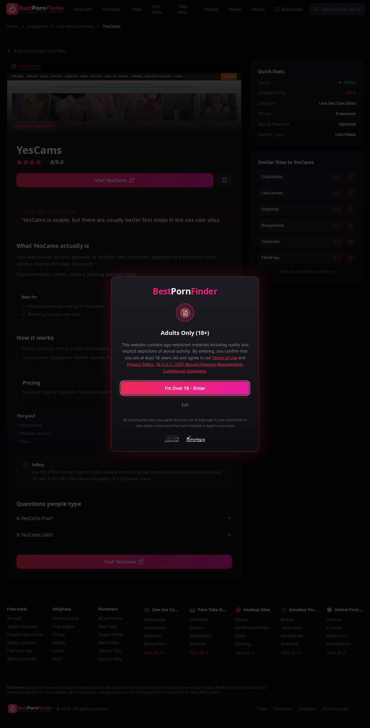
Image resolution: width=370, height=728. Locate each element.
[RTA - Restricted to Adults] (172, 438)
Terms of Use (224, 357)
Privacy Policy (140, 364)
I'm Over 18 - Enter (185, 388)
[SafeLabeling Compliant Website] (195, 438)
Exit (185, 404)
